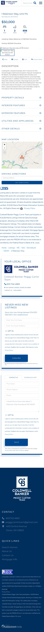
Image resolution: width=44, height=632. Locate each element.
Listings (11, 248)
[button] (34, 3)
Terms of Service (20, 450)
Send (16, 442)
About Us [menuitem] (7, 551)
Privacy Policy (29, 208)
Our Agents (17, 290)
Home (4, 248)
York (23, 248)
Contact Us (8, 290)
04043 (6, 251)
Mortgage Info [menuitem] (9, 559)
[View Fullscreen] (4, 152)
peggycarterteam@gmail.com (22, 522)
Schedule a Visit (30, 377)
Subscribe (16, 358)
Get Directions (22, 182)
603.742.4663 (12, 518)
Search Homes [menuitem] (9, 547)
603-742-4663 (13, 284)
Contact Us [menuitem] (8, 555)
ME (18, 248)
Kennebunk (31, 248)
